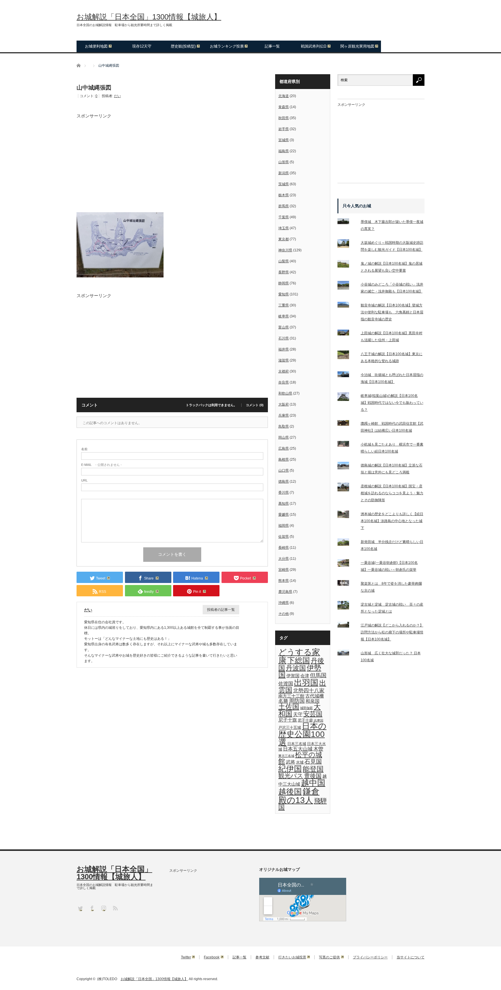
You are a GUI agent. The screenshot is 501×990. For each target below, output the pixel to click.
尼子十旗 (287, 719)
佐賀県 (283, 537)
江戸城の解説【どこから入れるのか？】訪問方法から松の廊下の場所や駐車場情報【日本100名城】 (392, 632)
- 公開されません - (101, 464)
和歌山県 (285, 393)
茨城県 (283, 184)
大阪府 (283, 404)
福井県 (283, 349)
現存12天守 (141, 46)
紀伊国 (290, 768)
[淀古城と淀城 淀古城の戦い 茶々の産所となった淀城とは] (346, 606)
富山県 (283, 327)
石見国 (313, 761)
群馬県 (283, 206)
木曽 (318, 749)
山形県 (283, 162)
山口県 (283, 470)
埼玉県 (283, 228)
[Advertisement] (172, 158)
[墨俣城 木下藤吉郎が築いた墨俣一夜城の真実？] (346, 222)
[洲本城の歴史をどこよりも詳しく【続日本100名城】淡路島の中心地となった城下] (346, 516)
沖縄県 (283, 603)
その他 (283, 614)
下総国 (298, 660)
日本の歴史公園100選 (302, 734)
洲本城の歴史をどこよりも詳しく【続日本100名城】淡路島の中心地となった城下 (392, 521)
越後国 (290, 791)
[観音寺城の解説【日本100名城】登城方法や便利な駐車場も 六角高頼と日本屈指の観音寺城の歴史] (346, 306)
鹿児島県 (285, 592)
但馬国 (318, 675)
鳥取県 (283, 426)
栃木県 (283, 195)
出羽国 (306, 682)
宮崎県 (283, 570)
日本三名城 (296, 744)
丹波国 (296, 668)
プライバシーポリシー (370, 957)
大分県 (283, 559)
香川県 (283, 493)
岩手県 (283, 129)
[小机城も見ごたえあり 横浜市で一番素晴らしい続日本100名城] (346, 445)
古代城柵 (314, 695)
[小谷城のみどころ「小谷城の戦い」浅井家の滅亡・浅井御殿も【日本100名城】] (346, 286)
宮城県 (283, 140)
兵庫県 (283, 415)
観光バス (290, 775)
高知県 (283, 504)
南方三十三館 (291, 696)
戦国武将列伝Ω (313, 46)
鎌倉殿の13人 (299, 795)
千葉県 (283, 217)
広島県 (283, 448)
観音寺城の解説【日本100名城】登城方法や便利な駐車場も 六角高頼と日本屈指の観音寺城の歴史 (392, 312)
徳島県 (283, 481)
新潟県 (283, 173)
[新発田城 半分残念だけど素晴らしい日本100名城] (346, 543)
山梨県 (283, 261)
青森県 (283, 107)
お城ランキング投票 (227, 46)
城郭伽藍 (306, 708)
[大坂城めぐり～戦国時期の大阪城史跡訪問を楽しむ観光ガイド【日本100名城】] (346, 244)
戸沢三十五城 (289, 727)
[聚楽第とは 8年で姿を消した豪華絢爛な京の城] (346, 584)
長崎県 (283, 548)
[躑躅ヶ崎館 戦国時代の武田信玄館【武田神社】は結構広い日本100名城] (346, 424)
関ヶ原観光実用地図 (357, 46)
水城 (300, 762)
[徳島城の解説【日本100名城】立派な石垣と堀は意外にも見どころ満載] (346, 467)
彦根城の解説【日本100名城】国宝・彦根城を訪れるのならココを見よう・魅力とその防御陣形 (392, 493)
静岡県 (283, 283)
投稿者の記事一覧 (221, 610)
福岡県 (283, 526)
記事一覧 (272, 46)
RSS (115, 907)
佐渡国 (285, 683)
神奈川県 (285, 250)
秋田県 (283, 118)
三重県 (283, 305)
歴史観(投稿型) (183, 46)
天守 (297, 714)
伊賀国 (292, 675)
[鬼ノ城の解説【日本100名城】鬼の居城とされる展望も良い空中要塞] (346, 265)
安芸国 (312, 713)
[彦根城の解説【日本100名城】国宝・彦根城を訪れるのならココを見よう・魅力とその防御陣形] (346, 488)
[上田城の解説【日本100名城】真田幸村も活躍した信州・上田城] (346, 334)
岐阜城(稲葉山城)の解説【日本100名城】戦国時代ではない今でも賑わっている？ (392, 403)
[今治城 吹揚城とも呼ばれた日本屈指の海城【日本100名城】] (346, 375)
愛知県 (283, 294)
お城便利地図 (96, 46)
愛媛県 (283, 515)
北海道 (283, 96)
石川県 (283, 338)
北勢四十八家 (308, 690)
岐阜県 (283, 316)
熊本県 (283, 581)
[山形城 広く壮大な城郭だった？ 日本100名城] (346, 654)
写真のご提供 (329, 957)
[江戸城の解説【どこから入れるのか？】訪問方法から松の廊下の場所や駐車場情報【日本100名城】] (346, 626)
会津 (304, 675)
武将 (290, 761)
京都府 (283, 371)
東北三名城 (286, 756)
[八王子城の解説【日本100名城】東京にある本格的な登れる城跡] (346, 356)
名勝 (283, 701)
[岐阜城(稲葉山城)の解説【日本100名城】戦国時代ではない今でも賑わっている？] (346, 397)
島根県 (283, 459)
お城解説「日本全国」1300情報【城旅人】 (149, 17)
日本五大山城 (298, 749)
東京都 (283, 239)
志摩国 (318, 720)
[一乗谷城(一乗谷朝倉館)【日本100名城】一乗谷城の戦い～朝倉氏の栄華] (346, 564)
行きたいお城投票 (292, 957)
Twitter (186, 957)
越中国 (313, 782)
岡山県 (283, 437)
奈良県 (283, 382)
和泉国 (313, 701)
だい (117, 96)
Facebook (211, 957)
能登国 (313, 769)
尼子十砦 (305, 720)
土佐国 (288, 707)
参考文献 (262, 957)
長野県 (283, 272)
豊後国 (313, 776)
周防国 (297, 701)
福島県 (283, 151)
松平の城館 (300, 758)
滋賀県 (283, 360)
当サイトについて (410, 957)
